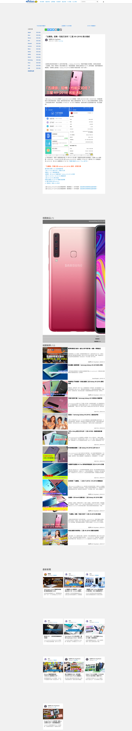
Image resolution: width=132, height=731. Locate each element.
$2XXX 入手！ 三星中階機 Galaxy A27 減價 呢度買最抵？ (94, 637)
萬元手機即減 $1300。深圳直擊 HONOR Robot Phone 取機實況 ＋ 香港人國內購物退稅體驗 (74, 674)
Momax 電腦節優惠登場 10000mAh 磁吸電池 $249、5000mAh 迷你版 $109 (51, 674)
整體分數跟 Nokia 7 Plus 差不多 (78, 161)
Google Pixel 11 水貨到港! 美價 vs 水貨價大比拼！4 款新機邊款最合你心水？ (52, 721)
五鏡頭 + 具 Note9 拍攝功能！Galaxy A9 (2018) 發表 (60, 174)
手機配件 (55, 660)
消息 (37, 32)
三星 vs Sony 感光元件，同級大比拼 (55, 170)
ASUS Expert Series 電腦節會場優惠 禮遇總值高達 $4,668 (52, 590)
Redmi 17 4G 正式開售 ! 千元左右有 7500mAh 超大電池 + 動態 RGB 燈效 (95, 674)
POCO (29, 57)
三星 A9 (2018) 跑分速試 (52, 178)
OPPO (29, 54)
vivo (29, 65)
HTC (29, 40)
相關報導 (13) (97, 341)
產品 (39, 32)
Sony (29, 62)
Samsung (30, 60)
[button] (103, 2)
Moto (29, 49)
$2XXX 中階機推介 (91, 25)
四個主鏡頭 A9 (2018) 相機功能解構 (55, 179)
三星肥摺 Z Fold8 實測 (66, 25)
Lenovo (30, 46)
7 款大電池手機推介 (41, 25)
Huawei (30, 43)
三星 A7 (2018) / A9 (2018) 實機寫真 (55, 176)
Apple (29, 32)
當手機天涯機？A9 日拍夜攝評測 (54, 169)
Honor (29, 38)
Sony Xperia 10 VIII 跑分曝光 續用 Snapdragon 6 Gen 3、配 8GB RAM (73, 637)
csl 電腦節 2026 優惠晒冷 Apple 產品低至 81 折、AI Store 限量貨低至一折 (73, 590)
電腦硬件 (55, 575)
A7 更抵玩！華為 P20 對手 (52, 183)
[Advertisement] (74, 52)
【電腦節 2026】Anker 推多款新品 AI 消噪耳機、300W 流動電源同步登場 (95, 590)
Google (54, 707)
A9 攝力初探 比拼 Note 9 (52, 181)
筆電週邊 (97, 575)
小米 (29, 68)
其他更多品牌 (31, 71)
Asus (29, 35)
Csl (74, 575)
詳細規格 (97, 338)
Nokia (29, 51)
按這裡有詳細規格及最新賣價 (88, 187)
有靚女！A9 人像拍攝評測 (52, 172)
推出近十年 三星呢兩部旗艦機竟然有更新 (53, 637)
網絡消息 (76, 660)
